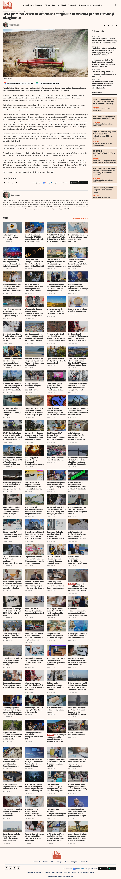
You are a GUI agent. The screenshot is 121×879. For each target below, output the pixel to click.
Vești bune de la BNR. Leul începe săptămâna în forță (55, 710)
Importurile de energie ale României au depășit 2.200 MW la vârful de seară (12, 612)
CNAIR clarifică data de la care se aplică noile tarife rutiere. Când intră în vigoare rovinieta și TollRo (12, 436)
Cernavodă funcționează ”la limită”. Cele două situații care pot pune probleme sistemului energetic (78, 461)
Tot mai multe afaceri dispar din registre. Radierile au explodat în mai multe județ (77, 263)
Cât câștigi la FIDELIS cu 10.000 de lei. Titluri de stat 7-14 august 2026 (77, 635)
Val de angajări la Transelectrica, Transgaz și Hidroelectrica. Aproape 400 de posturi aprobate (34, 461)
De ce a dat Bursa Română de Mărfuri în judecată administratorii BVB (34, 612)
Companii (72, 5)
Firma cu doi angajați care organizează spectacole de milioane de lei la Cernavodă (12, 263)
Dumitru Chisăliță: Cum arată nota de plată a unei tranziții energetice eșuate (77, 510)
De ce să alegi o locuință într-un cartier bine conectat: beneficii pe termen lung (34, 837)
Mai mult (97, 5)
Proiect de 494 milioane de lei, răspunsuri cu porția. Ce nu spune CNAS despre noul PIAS (77, 587)
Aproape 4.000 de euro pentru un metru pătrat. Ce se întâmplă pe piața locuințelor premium (34, 436)
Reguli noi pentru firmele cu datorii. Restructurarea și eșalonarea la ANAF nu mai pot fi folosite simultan (33, 812)
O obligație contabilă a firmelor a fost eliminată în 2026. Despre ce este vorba (12, 337)
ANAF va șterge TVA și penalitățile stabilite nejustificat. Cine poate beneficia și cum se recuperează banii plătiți (56, 837)
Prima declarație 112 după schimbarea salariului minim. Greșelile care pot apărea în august (11, 763)
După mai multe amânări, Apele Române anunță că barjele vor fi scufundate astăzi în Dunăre (78, 411)
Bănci (63, 5)
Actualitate (27, 5)
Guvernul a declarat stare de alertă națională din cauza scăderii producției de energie (77, 812)
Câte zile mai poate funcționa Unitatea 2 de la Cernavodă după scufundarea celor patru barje (56, 263)
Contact (73, 872)
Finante (38, 5)
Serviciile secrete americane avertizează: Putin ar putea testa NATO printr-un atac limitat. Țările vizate (34, 287)
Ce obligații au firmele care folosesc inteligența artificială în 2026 (34, 735)
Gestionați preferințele (63, 872)
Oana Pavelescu (15, 24)
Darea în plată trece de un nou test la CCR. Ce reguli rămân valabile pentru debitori (55, 612)
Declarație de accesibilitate (86, 872)
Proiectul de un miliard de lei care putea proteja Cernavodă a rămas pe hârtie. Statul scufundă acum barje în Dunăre (12, 386)
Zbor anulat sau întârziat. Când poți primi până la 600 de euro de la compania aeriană (55, 787)
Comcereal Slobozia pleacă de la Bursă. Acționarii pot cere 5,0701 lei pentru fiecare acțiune (56, 535)
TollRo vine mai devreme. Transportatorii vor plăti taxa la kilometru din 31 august (56, 812)
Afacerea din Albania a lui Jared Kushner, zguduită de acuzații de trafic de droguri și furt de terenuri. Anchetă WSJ (34, 312)
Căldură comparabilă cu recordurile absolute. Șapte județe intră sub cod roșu (12, 661)
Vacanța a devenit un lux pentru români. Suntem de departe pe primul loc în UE (56, 763)
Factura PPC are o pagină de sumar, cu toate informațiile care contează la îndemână (33, 485)
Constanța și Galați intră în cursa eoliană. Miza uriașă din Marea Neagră (12, 635)
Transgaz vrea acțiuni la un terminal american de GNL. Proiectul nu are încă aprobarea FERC (56, 287)
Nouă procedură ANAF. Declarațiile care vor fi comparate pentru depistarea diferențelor (12, 287)
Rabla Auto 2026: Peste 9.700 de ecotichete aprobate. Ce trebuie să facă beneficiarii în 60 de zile (34, 636)
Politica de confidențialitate (35, 872)
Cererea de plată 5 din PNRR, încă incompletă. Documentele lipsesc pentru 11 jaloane (34, 763)
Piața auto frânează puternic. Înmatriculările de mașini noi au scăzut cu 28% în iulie (12, 735)
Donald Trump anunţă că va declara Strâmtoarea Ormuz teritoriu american (78, 238)
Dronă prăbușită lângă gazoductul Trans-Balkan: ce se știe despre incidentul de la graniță (56, 337)
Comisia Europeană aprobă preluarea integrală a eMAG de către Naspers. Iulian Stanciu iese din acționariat (55, 386)
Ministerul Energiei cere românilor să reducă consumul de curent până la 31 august (12, 510)
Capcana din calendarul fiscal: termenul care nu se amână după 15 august (12, 685)
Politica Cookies (50, 872)
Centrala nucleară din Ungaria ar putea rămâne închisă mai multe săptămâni (11, 837)
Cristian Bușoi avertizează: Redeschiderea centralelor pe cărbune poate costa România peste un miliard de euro (78, 560)
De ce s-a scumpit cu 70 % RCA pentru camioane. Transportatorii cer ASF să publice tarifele (12, 560)
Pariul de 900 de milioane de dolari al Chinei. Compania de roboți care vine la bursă (56, 411)
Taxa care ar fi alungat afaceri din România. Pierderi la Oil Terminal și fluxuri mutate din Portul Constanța (77, 362)
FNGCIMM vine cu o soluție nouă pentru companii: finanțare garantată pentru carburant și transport (55, 560)
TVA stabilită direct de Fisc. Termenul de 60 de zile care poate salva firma (34, 661)
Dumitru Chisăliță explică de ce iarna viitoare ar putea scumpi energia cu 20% (78, 287)
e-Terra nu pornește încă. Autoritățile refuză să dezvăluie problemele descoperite (34, 686)
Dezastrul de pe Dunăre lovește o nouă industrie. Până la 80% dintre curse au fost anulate (34, 362)
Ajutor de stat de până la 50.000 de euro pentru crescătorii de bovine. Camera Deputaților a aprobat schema (77, 837)
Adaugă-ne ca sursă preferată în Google (20, 83)
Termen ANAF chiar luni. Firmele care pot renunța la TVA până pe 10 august (12, 411)
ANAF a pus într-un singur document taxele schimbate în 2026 (12, 786)
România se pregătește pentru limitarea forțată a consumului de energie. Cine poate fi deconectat (12, 485)
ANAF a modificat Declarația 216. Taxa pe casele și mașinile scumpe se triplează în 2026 (77, 535)
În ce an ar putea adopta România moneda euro (77, 310)
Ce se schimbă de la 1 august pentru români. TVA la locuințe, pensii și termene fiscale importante (77, 787)
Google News (50, 183)
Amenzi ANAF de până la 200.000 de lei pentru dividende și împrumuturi (12, 812)
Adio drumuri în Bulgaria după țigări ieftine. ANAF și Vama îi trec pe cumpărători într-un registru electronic (12, 461)
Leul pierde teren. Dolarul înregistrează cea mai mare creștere (55, 635)
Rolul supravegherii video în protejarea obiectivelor (10, 237)
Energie (55, 5)
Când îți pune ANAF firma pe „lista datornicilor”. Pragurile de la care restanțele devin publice (56, 436)
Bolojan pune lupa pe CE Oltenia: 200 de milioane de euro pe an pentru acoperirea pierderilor (77, 686)
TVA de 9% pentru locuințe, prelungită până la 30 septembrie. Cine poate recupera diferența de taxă (55, 584)
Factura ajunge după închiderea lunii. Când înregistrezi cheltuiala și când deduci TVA (77, 661)
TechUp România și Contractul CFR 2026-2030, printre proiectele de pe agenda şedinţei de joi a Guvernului (34, 238)
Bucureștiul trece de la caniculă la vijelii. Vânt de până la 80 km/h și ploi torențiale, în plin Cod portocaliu (56, 510)
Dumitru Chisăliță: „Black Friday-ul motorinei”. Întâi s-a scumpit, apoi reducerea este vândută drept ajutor (34, 584)
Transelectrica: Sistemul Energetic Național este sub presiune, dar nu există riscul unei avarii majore (34, 535)
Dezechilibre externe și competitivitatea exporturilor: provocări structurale (56, 661)
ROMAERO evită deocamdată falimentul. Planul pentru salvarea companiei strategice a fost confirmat (34, 510)
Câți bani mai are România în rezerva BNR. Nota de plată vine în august (56, 686)
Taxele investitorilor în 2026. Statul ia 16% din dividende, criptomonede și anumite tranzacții (77, 763)
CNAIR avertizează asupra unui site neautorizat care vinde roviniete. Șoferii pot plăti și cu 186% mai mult (77, 485)
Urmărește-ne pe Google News (49, 83)
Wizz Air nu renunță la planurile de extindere (55, 459)
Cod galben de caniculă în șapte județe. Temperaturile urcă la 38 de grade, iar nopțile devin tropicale (12, 312)
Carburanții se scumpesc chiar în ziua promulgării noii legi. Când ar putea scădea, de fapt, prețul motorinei (77, 612)
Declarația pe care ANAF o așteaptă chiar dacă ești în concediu (34, 710)
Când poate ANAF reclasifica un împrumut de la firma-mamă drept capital (12, 535)
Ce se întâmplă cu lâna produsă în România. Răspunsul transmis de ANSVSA (56, 738)
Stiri (19, 11)
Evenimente (84, 5)
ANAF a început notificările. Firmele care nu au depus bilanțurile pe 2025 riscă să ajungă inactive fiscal (77, 436)
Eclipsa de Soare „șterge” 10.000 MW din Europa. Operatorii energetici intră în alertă (34, 263)
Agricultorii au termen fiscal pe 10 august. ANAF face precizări (56, 361)
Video (47, 5)
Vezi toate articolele (79, 218)
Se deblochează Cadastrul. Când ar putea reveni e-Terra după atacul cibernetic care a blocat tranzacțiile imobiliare (78, 337)
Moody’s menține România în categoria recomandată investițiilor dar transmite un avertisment (33, 386)
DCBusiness (6, 11)
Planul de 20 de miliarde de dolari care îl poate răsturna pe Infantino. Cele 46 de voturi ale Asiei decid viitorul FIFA (12, 362)
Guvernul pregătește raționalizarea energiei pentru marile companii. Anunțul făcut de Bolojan (12, 711)
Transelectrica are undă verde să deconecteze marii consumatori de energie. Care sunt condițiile (77, 386)
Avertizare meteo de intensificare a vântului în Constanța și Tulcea (55, 311)
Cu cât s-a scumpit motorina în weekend (76, 733)
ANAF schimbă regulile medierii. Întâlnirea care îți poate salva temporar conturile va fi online (12, 584)
